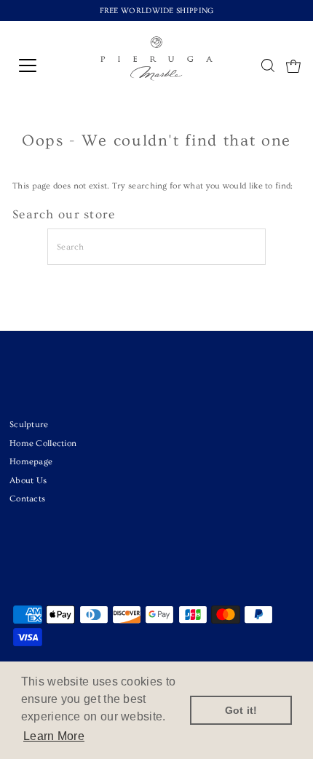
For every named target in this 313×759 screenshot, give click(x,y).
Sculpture (29, 424)
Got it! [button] (241, 710)
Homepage (30, 461)
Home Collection (42, 443)
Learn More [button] (53, 736)
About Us (28, 480)
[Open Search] (268, 66)
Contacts (27, 499)
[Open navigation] (44, 65)
